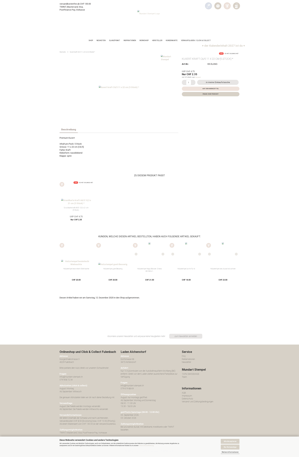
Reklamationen (188, 359)
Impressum (187, 395)
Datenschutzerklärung (146, 445)
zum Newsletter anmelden (185, 336)
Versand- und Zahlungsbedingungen (197, 401)
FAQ (184, 356)
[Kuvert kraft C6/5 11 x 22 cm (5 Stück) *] (119, 87)
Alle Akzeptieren (230, 441)
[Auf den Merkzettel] (62, 184)
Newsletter (186, 362)
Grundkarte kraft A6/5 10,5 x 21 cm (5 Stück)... (76, 209)
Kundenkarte (172, 40)
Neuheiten (101, 40)
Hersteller (157, 40)
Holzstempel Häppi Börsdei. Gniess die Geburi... (149, 270)
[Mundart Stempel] (149, 23)
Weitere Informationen (230, 452)
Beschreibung (68, 129)
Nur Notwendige (230, 447)
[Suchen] (208, 4)
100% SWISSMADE (190, 374)
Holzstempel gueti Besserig (112, 269)
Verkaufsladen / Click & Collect (196, 40)
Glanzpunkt (114, 40)
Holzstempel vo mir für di (186, 269)
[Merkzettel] (227, 4)
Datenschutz (187, 398)
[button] (217, 4)
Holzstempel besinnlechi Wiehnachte (76, 269)
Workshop (144, 40)
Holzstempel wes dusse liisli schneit (222, 269)
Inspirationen (130, 40)
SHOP (91, 40)
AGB (184, 393)
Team (184, 377)
